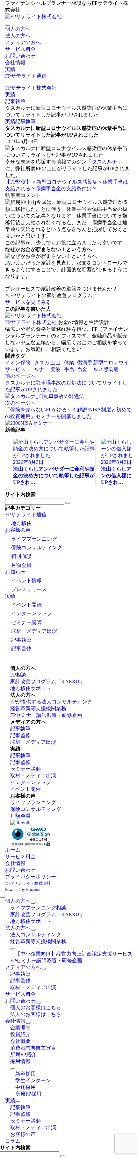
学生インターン (33, 1080)
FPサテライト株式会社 (31, 322)
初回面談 (21, 556)
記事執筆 (25, 121)
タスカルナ (104, 161)
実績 (10, 121)
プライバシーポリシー (30, 876)
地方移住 (21, 523)
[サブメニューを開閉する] (33, 903)
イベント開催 (26, 604)
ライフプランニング (34, 539)
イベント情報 (26, 580)
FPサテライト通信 (26, 514)
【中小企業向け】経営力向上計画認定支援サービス (74, 953)
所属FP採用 (28, 1094)
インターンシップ (31, 613)
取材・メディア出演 (34, 631)
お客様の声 (18, 530)
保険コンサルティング (36, 547)
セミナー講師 (26, 622)
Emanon (33, 889)
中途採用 (25, 1087)
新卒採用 (25, 1073)
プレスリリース (29, 589)
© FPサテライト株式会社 (28, 883)
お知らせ (15, 572)
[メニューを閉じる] (2, 897)
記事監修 (21, 648)
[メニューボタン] (7, 25)
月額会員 (21, 565)
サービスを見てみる (28, 302)
